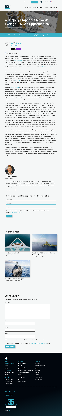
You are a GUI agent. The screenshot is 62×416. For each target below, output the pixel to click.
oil (13, 45)
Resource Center (22, 363)
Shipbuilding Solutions (10, 363)
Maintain (7, 368)
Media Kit (37, 376)
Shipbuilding (28, 7)
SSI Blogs (7, 376)
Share (18, 49)
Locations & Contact (40, 365)
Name (7, 321)
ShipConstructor (9, 379)
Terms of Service (43, 343)
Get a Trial (20, 365)
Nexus (6, 374)
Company (37, 363)
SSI (9, 410)
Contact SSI (34, 1)
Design (6, 365)
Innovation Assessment (23, 372)
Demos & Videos (21, 377)
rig (18, 45)
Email (6, 327)
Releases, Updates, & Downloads (25, 370)
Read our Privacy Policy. (16, 212)
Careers (37, 374)
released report (15, 87)
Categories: (7, 44)
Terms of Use (38, 377)
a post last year (18, 60)
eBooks (19, 374)
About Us (52, 7)
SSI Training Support (22, 368)
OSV (16, 45)
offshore (10, 45)
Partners (37, 370)
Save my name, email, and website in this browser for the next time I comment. (25, 339)
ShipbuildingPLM (9, 383)
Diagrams (20, 379)
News (36, 367)
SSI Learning (40, 7)
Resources (46, 7)
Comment (8, 302)
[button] (53, 2)
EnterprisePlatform (9, 381)
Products (34, 7)
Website (7, 333)
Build (6, 367)
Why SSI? (7, 361)
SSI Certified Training (10, 372)
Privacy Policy (33, 343)
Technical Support (22, 367)
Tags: (6, 45)
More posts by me (10, 190)
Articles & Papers (22, 381)
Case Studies (21, 376)
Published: (7, 42)
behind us (17, 80)
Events (37, 368)
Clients (37, 372)
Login (56, 387)
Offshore (13, 44)
